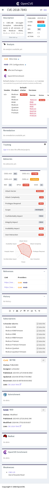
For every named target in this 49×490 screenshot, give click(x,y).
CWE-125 (11, 472)
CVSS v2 (30, 179)
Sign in (5, 149)
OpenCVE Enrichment (15, 76)
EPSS (22, 185)
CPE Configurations (17, 64)
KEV (7, 185)
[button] (2, 10)
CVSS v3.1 (29, 173)
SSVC (38, 185)
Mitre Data (13, 59)
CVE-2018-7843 (17, 10)
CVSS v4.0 (10, 173)
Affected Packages (14, 70)
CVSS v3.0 (10, 179)
